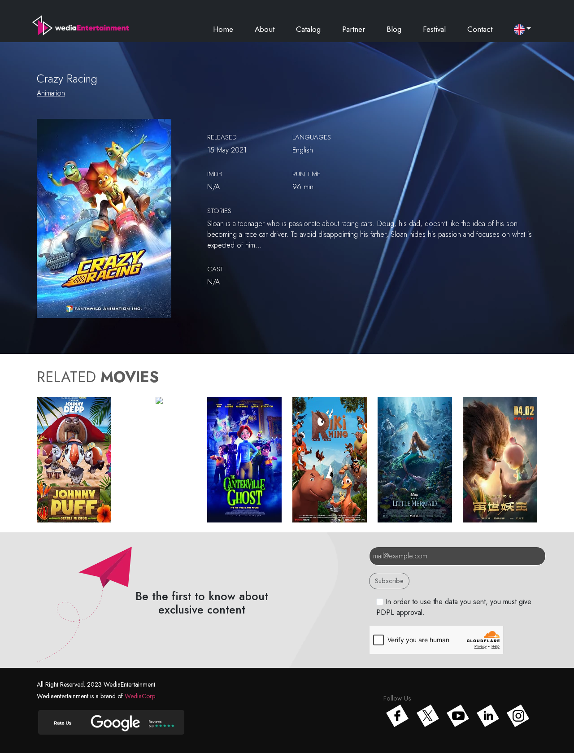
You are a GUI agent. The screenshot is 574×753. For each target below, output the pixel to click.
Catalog (308, 29)
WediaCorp (140, 696)
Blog (394, 29)
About (264, 29)
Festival (434, 29)
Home (223, 29)
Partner (353, 29)
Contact (479, 29)
